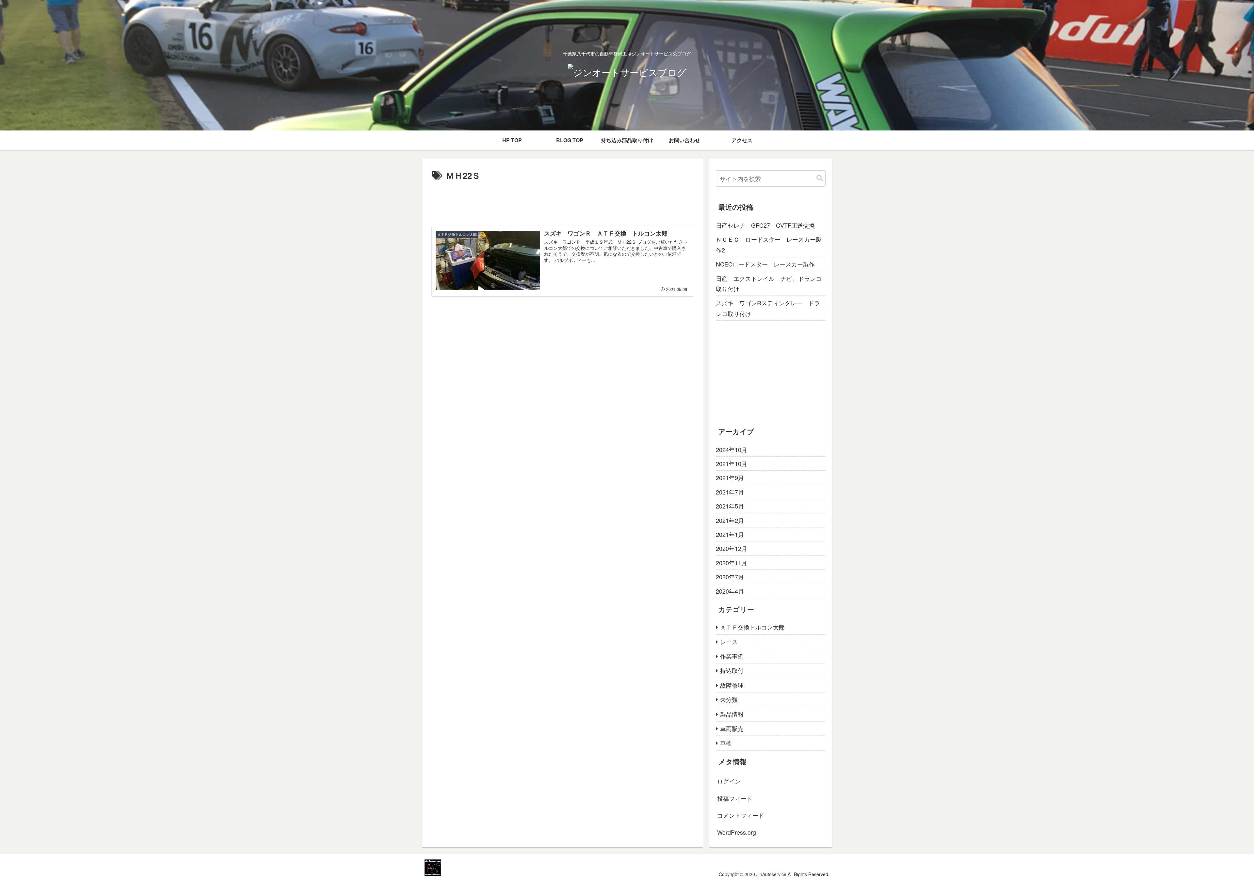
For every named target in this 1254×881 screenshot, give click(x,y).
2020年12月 (731, 548)
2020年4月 (730, 591)
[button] (820, 178)
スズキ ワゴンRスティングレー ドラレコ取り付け (768, 307)
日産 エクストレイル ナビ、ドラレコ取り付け (769, 283)
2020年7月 (730, 576)
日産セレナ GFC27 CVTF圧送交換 (765, 225)
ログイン (729, 781)
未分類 (729, 699)
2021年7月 (730, 492)
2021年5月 (730, 506)
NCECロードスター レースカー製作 (765, 264)
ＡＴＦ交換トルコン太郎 (752, 627)
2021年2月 (730, 520)
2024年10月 (731, 449)
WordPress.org (736, 832)
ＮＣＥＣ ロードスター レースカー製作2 (769, 244)
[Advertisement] (562, 201)
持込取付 (732, 670)
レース (729, 641)
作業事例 (732, 656)
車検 (726, 742)
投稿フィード (734, 798)
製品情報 (732, 714)
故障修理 (732, 685)
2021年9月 (730, 477)
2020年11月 (731, 562)
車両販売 (732, 728)
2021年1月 (730, 534)
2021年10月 (731, 463)
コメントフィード (740, 815)
